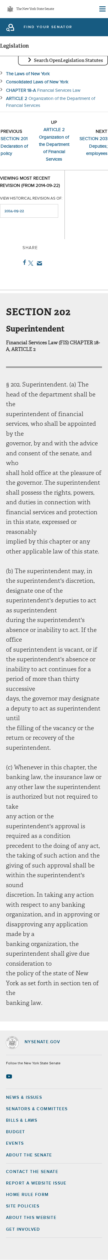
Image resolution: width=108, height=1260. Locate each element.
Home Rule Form (27, 1195)
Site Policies (22, 1206)
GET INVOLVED (23, 1229)
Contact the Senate (32, 1172)
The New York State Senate (35, 9)
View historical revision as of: (31, 198)
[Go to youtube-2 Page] (10, 1076)
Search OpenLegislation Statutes (68, 60)
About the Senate (29, 1155)
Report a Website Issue (36, 1183)
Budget (15, 1132)
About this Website (31, 1218)
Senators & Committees (37, 1109)
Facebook (23, 262)
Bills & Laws (22, 1120)
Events (15, 1143)
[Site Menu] (102, 9)
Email (38, 263)
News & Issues (24, 1097)
